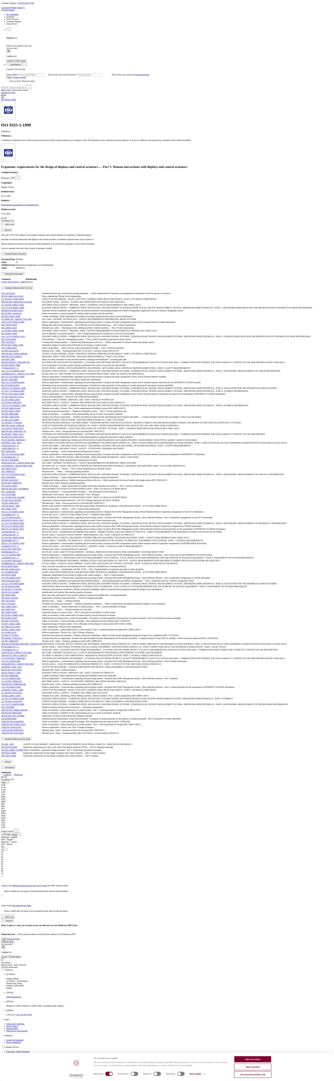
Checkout (9, 921)
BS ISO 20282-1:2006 (10, 365)
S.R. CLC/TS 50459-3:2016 (13, 474)
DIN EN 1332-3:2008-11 (11, 356)
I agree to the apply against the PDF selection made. (34, 886)
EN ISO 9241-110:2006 (11, 500)
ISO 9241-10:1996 (9, 747)
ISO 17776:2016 (8, 604)
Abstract (7, 230)
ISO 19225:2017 (8, 342)
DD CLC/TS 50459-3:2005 (12, 543)
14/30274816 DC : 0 (10, 448)
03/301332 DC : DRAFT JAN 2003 (16, 652)
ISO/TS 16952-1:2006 (10, 411)
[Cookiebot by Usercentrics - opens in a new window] (76, 1076)
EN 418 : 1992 (7, 744)
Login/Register (15, 65)
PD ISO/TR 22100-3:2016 (12, 437)
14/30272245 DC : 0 (10, 446)
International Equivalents (13, 274)
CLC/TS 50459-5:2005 (11, 678)
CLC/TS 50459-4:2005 (11, 555)
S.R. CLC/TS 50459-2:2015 (13, 371)
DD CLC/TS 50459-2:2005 (12, 454)
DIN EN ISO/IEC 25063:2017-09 (15, 362)
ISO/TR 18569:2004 (10, 414)
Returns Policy (12, 1028)
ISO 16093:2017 (8, 609)
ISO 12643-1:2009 (9, 486)
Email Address (37, 75)
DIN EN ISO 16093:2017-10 (13, 431)
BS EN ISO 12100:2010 (11, 313)
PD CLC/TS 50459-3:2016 (12, 512)
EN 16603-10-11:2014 (10, 627)
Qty (2, 846)
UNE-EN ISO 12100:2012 (12, 721)
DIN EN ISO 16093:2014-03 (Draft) (16, 302)
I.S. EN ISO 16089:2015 (11, 681)
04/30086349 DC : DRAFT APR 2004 (17, 563)
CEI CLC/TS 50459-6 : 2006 (13, 405)
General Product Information (15, 254)
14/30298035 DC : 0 (10, 558)
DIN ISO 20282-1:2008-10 (12, 425)
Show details (195, 1074)
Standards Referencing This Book (17, 739)
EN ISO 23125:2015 (10, 351)
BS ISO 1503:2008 (9, 379)
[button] (5, 782)
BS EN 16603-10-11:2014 (12, 296)
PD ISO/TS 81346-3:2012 (12, 310)
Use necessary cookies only (252, 1074)
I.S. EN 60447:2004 (9, 572)
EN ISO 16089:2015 (10, 641)
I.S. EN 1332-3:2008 (10, 420)
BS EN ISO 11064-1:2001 (12, 345)
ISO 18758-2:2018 (9, 325)
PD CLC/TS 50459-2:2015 (12, 526)
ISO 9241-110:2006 (9, 598)
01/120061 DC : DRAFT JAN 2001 (16, 319)
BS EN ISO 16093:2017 (11, 549)
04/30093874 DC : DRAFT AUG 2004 (17, 374)
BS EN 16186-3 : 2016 (11, 673)
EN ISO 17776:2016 (10, 635)
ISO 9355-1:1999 (8, 99)
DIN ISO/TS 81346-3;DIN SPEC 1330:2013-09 (21, 644)
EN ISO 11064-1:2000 (10, 624)
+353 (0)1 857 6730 (25, 3)
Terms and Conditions (15, 1024)
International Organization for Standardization (20, 205)
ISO (2, 97)
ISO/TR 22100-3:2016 (10, 569)
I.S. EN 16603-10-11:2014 (12, 397)
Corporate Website (8, 8)
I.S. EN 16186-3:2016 (10, 400)
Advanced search (8, 92)
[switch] (134, 1074)
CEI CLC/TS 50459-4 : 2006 (13, 388)
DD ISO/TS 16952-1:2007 (12, 520)
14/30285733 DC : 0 (10, 546)
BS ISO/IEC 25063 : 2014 (12, 434)
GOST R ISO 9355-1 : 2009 (13, 282)
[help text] (17, 177)
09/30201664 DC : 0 (10, 552)
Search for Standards (14, 1040)
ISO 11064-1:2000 (9, 612)
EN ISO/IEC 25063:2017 (12, 638)
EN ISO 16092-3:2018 (10, 408)
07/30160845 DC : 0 (10, 457)
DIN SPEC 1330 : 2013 (11, 443)
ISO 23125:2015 (8, 601)
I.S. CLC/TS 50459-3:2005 (12, 704)
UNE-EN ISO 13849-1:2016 (13, 724)
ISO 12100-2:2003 (9, 348)
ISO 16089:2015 (8, 471)
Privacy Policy (12, 1026)
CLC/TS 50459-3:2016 (11, 517)
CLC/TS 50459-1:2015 (11, 687)
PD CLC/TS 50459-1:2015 (12, 529)
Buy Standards (12, 14)
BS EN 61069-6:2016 (10, 385)
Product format (7, 831)
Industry (7, 762)
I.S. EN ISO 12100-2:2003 (12, 299)
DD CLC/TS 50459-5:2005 (12, 377)
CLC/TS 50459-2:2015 (11, 578)
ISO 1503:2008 (7, 707)
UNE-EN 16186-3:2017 (11, 727)
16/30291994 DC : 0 (10, 532)
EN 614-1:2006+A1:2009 (12, 750)
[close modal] (8, 51)
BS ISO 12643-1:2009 (10, 316)
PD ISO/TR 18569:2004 (11, 713)
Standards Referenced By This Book (18, 288)
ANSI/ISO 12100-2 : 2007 (12, 690)
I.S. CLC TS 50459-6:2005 (12, 391)
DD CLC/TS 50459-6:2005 (12, 322)
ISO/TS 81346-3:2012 (10, 581)
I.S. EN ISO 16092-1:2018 (12, 305)
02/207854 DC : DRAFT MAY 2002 (16, 466)
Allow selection (253, 1067)
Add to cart (9, 224)
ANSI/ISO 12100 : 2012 (11, 667)
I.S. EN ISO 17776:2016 (11, 423)
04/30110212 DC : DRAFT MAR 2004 (17, 463)
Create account (13, 939)
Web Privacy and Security (17, 1031)
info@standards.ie (13, 997)
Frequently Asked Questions (18, 1051)
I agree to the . (16, 905)
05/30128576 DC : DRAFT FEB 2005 (17, 664)
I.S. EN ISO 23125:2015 (11, 693)
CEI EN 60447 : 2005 (10, 506)
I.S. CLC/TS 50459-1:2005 (12, 308)
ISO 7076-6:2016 (8, 339)
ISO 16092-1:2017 (9, 509)
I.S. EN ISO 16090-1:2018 (12, 538)
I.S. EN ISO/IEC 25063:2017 (13, 658)
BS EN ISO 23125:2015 (11, 670)
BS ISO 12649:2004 (9, 675)
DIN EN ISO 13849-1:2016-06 (14, 710)
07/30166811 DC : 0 (9, 515)
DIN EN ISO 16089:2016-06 (13, 684)
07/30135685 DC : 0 (10, 647)
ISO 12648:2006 (8, 451)
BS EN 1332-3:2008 (10, 592)
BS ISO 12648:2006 (9, 460)
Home (3, 95)
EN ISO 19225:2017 (10, 480)
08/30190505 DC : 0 (10, 540)
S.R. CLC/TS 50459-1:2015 (13, 336)
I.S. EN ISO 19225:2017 (11, 561)
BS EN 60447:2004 (9, 566)
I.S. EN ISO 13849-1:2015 (12, 428)
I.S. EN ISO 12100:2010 (11, 701)
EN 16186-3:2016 (8, 632)
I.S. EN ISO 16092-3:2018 (12, 331)
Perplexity (18, 775)
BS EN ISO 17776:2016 (11, 589)
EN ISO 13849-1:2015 (10, 629)
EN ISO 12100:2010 (10, 621)
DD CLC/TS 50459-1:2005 (12, 394)
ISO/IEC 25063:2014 (10, 417)
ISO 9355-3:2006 (8, 575)
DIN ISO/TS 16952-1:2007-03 (14, 655)
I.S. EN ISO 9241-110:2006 (13, 497)
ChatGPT (7, 775)
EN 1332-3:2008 (8, 494)
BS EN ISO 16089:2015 (11, 483)
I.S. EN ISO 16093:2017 (11, 402)
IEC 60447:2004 (8, 595)
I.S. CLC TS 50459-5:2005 (12, 698)
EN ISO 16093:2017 (10, 503)
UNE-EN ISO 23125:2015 (12, 733)
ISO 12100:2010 (8, 492)
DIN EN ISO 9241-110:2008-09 (14, 489)
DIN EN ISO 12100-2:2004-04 (14, 354)
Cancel (10, 61)
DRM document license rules (24, 886)
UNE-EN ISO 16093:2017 (12, 730)
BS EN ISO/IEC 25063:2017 (13, 440)
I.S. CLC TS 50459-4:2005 (12, 583)
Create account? (19, 77)
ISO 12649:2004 (8, 477)
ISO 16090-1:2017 (9, 328)
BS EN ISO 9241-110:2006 (12, 716)
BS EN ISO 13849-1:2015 (12, 615)
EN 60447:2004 (8, 359)
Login (9, 78)
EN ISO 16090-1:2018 (10, 696)
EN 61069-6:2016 (8, 719)
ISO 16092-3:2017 (9, 469)
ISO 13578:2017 (8, 293)
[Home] (8, 10)
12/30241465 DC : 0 (10, 535)
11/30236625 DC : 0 (9, 650)
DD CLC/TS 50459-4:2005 (12, 382)
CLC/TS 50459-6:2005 (11, 661)
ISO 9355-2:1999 (8, 756)
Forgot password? (142, 75)
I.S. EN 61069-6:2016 (10, 586)
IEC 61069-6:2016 (9, 618)
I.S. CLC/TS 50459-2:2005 (12, 523)
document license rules (21, 905)
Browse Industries (13, 1042)
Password (101, 75)
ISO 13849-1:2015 (9, 606)
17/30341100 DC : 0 (9, 368)
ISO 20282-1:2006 (9, 333)
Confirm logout (20, 61)
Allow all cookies (252, 1059)
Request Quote (7, 942)
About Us (21, 8)
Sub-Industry (9, 768)
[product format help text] (16, 831)
